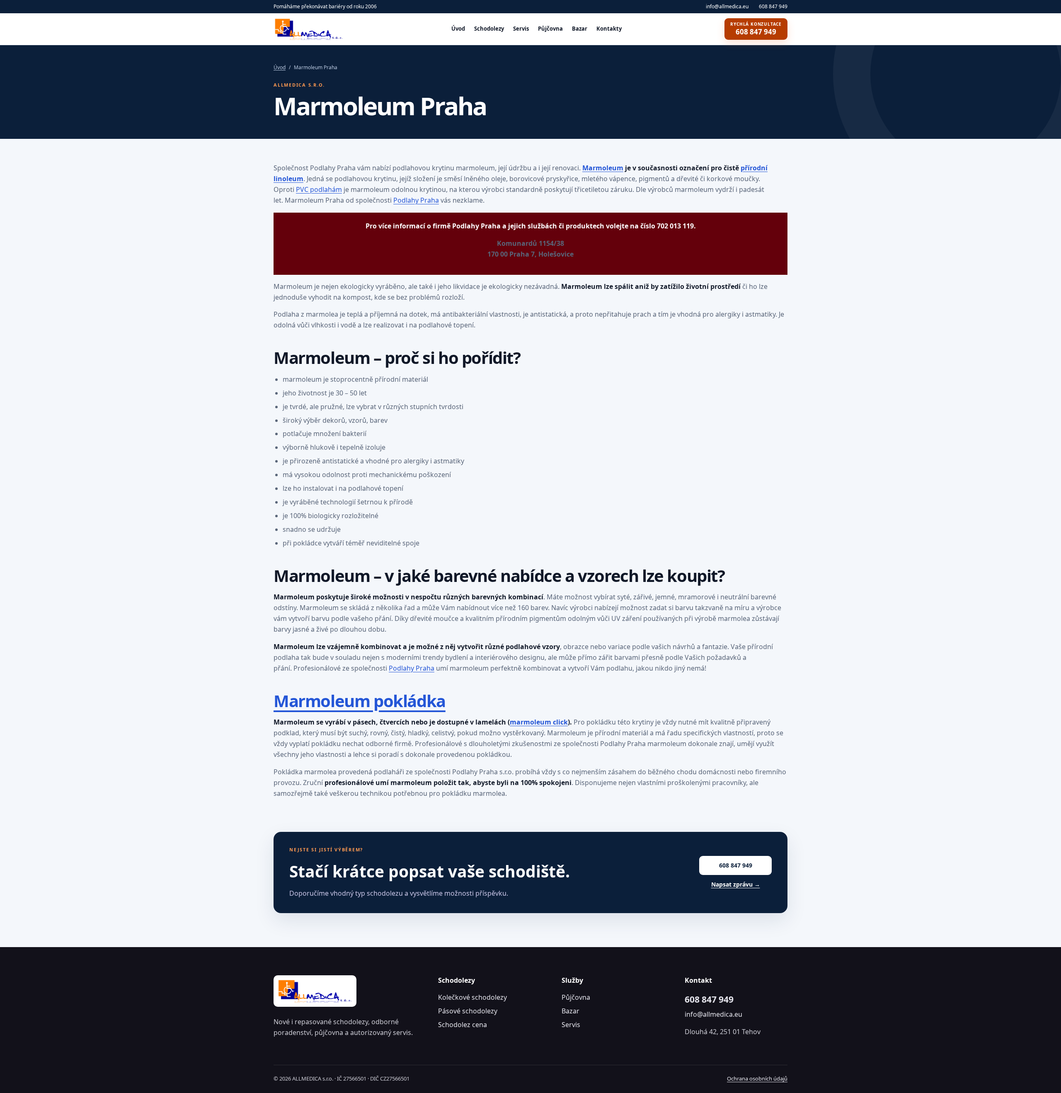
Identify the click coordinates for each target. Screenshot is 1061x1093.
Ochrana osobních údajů (757, 1078)
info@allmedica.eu (727, 6)
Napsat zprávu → (735, 884)
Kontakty (609, 28)
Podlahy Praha (416, 200)
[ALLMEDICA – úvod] (311, 28)
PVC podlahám (319, 189)
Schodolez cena (462, 1024)
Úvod (458, 28)
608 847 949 (773, 6)
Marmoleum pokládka (360, 700)
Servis (521, 28)
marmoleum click (539, 722)
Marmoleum (602, 167)
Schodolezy (489, 28)
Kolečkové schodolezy (472, 997)
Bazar (579, 28)
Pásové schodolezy (467, 1010)
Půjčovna (550, 28)
